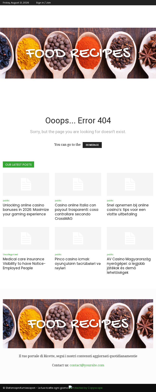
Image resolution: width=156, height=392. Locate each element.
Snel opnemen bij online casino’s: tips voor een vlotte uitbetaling (128, 210)
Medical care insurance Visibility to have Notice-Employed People (24, 263)
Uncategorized (10, 254)
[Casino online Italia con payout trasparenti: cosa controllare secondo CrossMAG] (78, 184)
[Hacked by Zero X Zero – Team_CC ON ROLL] (78, 53)
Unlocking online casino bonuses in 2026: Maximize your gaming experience (26, 210)
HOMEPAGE (92, 145)
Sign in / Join (43, 2)
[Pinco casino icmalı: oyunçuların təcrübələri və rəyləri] (78, 238)
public (6, 200)
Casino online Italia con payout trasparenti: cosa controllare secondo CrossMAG (76, 212)
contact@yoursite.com (87, 365)
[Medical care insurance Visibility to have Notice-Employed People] (26, 238)
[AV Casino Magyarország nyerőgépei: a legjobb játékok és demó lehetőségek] (130, 238)
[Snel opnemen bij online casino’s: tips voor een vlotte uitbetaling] (130, 184)
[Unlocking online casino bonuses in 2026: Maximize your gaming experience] (26, 184)
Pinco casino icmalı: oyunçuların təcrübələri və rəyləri (78, 263)
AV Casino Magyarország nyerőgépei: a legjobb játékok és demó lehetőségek (129, 266)
